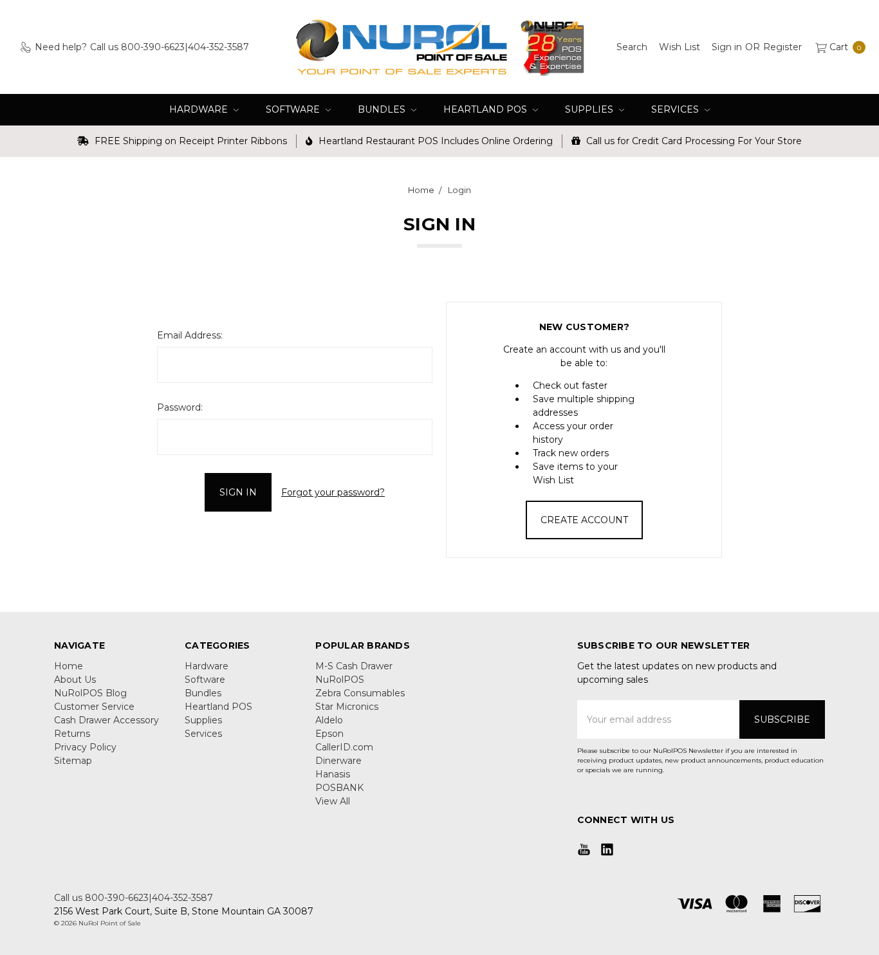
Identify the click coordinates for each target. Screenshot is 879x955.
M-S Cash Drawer (354, 666)
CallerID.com (344, 747)
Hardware (199, 109)
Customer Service (94, 706)
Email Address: (190, 335)
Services (676, 109)
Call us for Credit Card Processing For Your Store (693, 141)
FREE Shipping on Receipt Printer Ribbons (189, 141)
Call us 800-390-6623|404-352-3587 (133, 898)
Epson (329, 733)
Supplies (590, 109)
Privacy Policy (85, 747)
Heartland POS (486, 109)
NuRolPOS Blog (90, 693)
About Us (75, 679)
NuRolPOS (339, 679)
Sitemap (73, 760)
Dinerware (338, 760)
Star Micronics (346, 706)
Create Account (584, 520)
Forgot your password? (333, 492)
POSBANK (339, 787)
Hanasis (332, 774)
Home (68, 666)
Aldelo (329, 720)
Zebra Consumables (360, 693)
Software (294, 109)
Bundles (383, 109)
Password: (180, 407)
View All (332, 801)
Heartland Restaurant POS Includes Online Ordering (434, 141)
